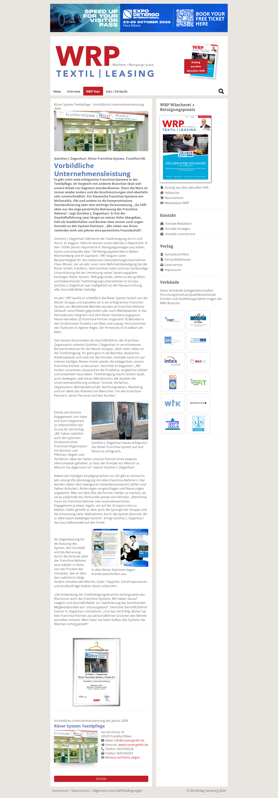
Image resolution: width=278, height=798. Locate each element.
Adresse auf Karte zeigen (122, 757)
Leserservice (173, 265)
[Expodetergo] (139, 31)
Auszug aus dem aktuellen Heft (187, 187)
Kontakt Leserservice (180, 234)
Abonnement (174, 198)
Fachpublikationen (178, 259)
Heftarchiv (172, 193)
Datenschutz (80, 791)
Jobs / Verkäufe (116, 91)
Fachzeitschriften (177, 254)
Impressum (173, 270)
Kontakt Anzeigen (177, 229)
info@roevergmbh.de (129, 740)
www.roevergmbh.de (133, 745)
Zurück (101, 779)
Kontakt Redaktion (178, 223)
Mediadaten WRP (177, 203)
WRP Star (93, 91)
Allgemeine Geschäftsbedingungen (117, 791)
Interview (73, 91)
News (57, 91)
